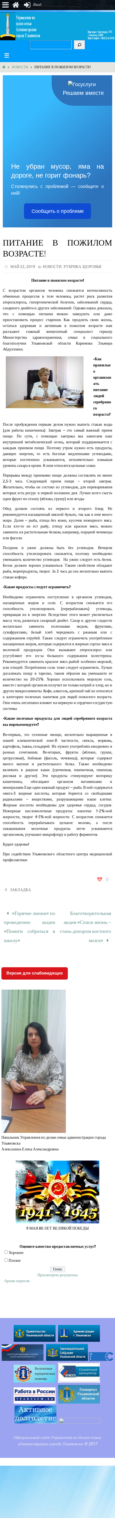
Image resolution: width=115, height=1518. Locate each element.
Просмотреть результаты (57, 1269)
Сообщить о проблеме (58, 211)
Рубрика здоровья (82, 266)
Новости (20, 67)
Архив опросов (17, 1275)
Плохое (15, 1254)
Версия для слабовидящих (34, 967)
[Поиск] (79, 44)
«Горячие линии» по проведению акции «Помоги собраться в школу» (29, 923)
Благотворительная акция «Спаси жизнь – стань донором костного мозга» (85, 923)
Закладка (20, 890)
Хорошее (16, 1246)
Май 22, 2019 (22, 266)
